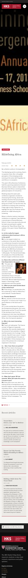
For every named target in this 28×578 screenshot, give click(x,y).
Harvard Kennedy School (7, 1)
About (4, 577)
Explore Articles (7, 566)
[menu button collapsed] (24, 6)
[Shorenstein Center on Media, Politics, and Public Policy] (14, 547)
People (4, 574)
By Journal (5, 572)
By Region (4, 570)
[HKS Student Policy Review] (11, 6)
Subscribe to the (13, 527)
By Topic (4, 568)
